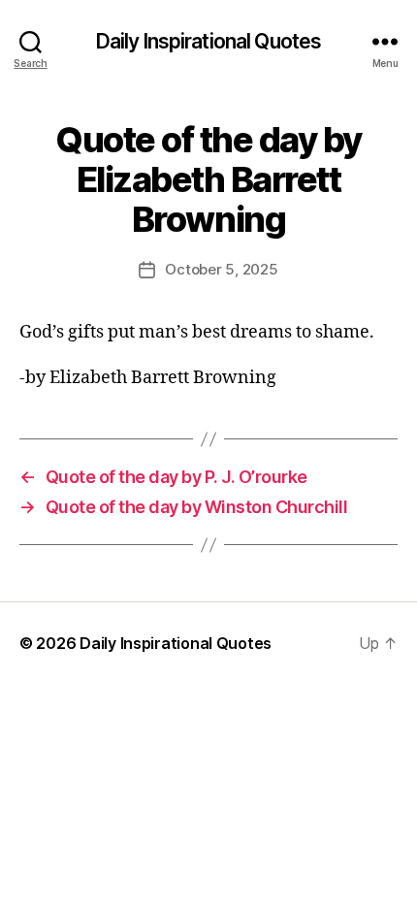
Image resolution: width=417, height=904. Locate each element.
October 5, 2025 (221, 269)
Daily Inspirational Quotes (208, 41)
